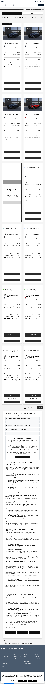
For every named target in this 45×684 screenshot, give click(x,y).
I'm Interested (12, 158)
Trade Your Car (27, 665)
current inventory (15, 486)
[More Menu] (1, 5)
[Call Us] (35, 1)
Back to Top (39, 407)
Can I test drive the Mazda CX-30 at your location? (16, 429)
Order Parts (16, 663)
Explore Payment (12, 82)
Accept (32, 680)
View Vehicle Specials (11, 632)
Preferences (13, 680)
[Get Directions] (38, 1)
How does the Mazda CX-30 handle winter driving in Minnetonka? (19, 418)
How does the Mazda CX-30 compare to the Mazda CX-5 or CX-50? (19, 425)
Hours (36, 660)
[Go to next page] (41, 18)
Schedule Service (17, 656)
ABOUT (36, 654)
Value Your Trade (12, 155)
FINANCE (26, 654)
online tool (21, 490)
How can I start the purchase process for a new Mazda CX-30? (18, 433)
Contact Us (22, 456)
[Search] (41, 1)
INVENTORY (5, 654)
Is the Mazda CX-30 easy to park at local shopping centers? (18, 421)
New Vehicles (5, 656)
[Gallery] (22, 9)
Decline (22, 680)
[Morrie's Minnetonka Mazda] (17, 5)
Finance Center (27, 663)
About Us (37, 656)
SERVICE (15, 654)
